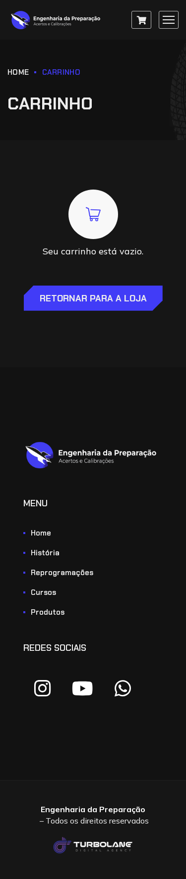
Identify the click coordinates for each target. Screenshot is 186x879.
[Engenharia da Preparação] (57, 20)
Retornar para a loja (93, 298)
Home (18, 72)
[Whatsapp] (122, 688)
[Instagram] (42, 688)
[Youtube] (82, 688)
